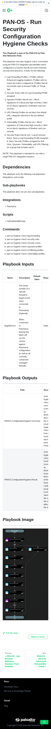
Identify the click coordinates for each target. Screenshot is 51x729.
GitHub (21, 5)
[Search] (46, 10)
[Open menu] (44, 722)
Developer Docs (11, 687)
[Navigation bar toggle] (4, 10)
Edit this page (12, 633)
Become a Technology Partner (17, 691)
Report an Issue (37, 637)
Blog (6, 706)
